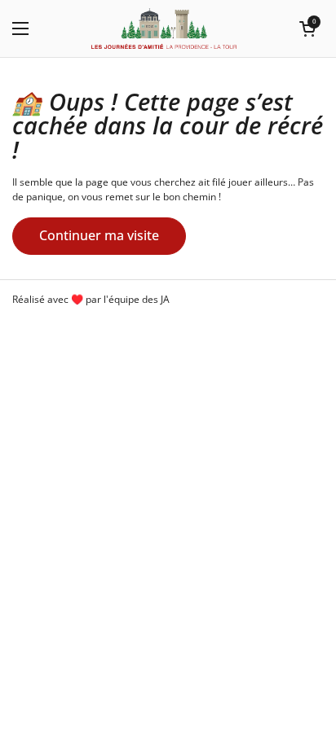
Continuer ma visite (99, 235)
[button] (307, 28)
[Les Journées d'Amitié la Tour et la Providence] (164, 28)
